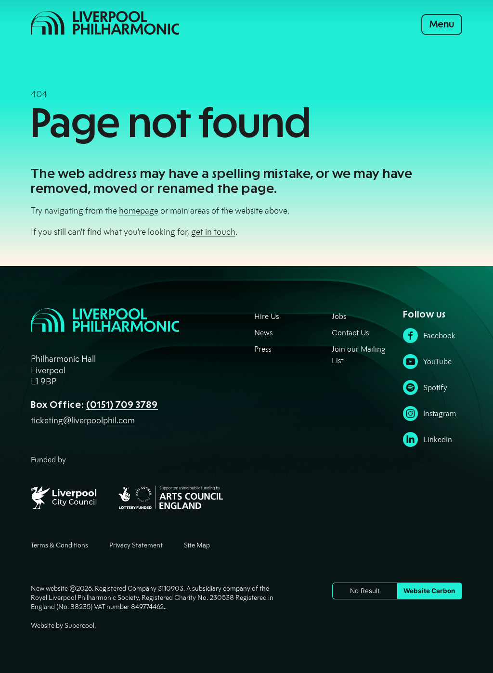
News (263, 332)
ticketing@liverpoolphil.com (83, 420)
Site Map (197, 545)
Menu (441, 24)
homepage (138, 210)
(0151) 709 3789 (122, 404)
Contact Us (350, 332)
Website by (62, 626)
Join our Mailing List (359, 354)
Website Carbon (429, 591)
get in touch (213, 232)
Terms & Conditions (59, 545)
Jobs (339, 316)
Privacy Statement (136, 545)
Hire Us (266, 316)
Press (262, 349)
